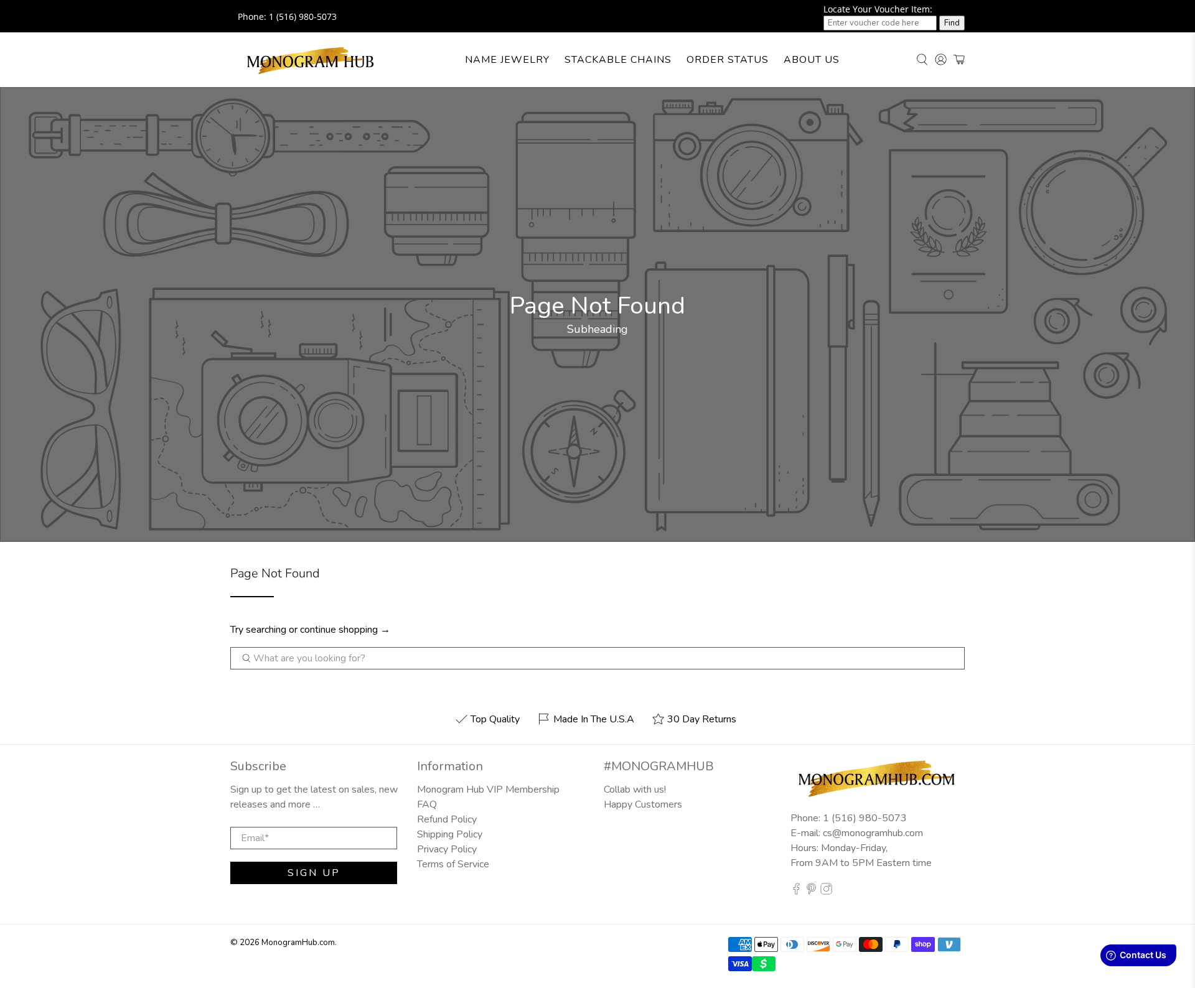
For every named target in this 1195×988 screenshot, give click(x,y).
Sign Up (314, 873)
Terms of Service (453, 864)
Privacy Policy (447, 849)
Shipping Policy (449, 834)
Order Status (728, 60)
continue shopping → (345, 629)
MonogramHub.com (298, 942)
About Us (812, 60)
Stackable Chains (618, 60)
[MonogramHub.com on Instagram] (826, 891)
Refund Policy (447, 819)
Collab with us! (635, 789)
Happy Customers (643, 804)
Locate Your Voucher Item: (877, 9)
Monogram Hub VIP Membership (488, 789)
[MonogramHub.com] (311, 59)
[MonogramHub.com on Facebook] (796, 891)
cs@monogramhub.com (873, 833)
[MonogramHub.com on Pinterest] (811, 891)
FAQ (427, 804)
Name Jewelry (507, 60)
